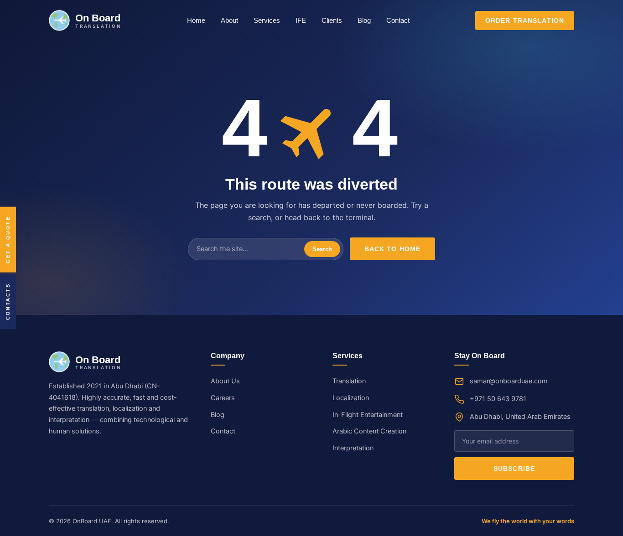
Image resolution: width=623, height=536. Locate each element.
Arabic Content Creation (369, 431)
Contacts (7, 301)
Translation (349, 381)
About (229, 20)
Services (267, 20)
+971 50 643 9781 (498, 399)
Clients (332, 20)
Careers (223, 398)
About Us (225, 381)
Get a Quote (7, 239)
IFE (301, 20)
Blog (364, 20)
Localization (350, 398)
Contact (398, 20)
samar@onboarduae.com (509, 381)
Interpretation (353, 448)
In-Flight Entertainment (367, 415)
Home (196, 20)
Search (322, 249)
